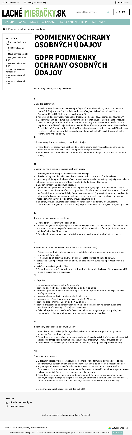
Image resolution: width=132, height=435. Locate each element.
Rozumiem (117, 432)
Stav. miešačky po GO (43, 22)
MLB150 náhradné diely (15, 76)
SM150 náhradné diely (73, 22)
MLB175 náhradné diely (15, 82)
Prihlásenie (124, 2)
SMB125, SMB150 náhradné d (15, 70)
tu (109, 432)
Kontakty (98, 22)
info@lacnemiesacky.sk (38, 2)
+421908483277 (12, 2)
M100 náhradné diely (18, 54)
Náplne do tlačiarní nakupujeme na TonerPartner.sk (66, 415)
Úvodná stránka (15, 22)
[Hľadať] (108, 12)
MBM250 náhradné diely (16, 64)
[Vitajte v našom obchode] (4, 29)
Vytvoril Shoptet (119, 428)
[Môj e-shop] (34, 12)
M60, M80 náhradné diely (16, 59)
